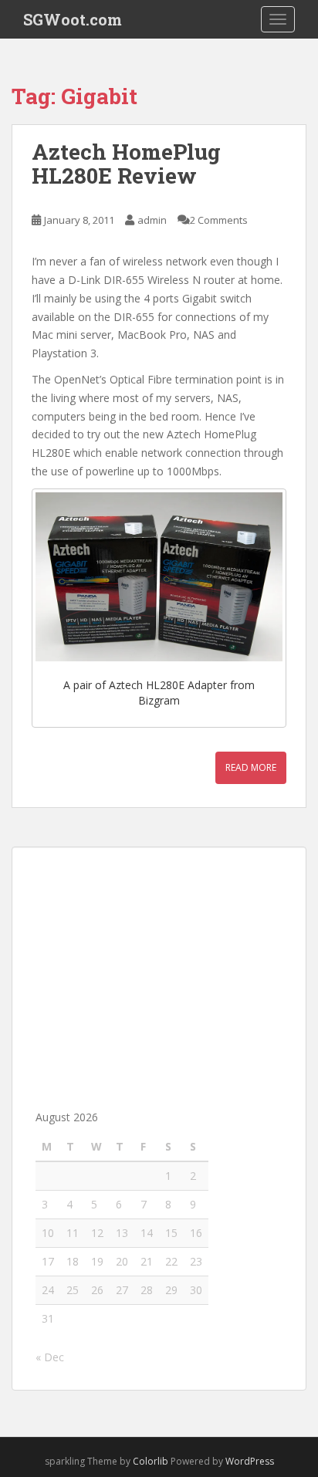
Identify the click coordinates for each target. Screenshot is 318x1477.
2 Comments (219, 220)
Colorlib (150, 1461)
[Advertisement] (159, 966)
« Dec (50, 1357)
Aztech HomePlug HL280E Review (126, 163)
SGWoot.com (72, 19)
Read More (250, 767)
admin (152, 220)
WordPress (249, 1461)
